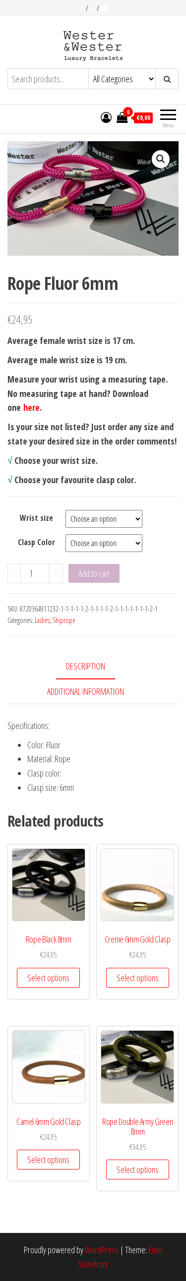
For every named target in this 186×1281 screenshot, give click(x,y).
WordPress (102, 1250)
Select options (48, 978)
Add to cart (94, 573)
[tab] (93, 666)
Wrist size (36, 517)
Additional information (85, 691)
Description (85, 666)
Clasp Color (36, 542)
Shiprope (64, 620)
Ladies (42, 620)
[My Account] (106, 117)
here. (32, 407)
